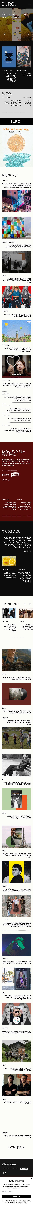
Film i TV (5, 180)
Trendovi (5, 621)
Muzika (4, 708)
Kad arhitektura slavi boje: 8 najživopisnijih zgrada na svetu (18, 246)
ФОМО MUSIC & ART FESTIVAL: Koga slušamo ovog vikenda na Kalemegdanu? (18, 349)
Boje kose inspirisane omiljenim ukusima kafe (27, 626)
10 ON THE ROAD (7, 70)
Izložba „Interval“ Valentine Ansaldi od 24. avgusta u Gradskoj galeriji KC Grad (12, 102)
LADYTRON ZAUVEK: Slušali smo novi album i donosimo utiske (17, 712)
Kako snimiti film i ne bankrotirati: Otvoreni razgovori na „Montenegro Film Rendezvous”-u (16, 185)
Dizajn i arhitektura (9, 242)
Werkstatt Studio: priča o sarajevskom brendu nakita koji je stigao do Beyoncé (17, 430)
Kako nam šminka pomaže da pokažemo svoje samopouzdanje (24, 574)
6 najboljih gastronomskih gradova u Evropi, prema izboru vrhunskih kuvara (16, 855)
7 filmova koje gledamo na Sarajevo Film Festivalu (25, 505)
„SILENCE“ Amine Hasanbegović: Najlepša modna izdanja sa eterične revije (17, 280)
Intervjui (5, 1133)
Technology (7, 569)
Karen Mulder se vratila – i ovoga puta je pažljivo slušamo (17, 315)
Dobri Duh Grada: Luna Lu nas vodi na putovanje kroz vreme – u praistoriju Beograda (16, 18)
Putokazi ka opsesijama (26, 74)
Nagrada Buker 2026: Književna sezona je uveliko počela (19, 817)
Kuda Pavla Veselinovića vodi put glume (17, 1137)
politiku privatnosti (22, 1202)
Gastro (4, 850)
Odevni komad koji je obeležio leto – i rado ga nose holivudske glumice (16, 1032)
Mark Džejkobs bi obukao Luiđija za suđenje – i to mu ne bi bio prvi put (17, 890)
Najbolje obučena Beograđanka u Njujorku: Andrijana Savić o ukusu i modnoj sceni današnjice (17, 924)
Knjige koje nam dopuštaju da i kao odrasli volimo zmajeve (17, 678)
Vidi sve (4, 480)
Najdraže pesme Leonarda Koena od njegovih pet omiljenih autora (17, 783)
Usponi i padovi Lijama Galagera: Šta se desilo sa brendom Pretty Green (16, 962)
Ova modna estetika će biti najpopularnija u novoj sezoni (19, 409)
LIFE (3, 992)
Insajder (5, 311)
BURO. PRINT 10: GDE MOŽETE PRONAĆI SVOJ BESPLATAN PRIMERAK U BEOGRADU (10, 78)
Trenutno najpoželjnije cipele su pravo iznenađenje (10, 626)
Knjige (4, 674)
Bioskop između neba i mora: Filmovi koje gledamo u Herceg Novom (18, 722)
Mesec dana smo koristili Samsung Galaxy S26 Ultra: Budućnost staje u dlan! (9, 576)
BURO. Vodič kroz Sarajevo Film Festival (9, 504)
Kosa (20, 621)
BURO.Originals (24, 569)
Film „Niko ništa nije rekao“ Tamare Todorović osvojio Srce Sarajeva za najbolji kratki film (17, 385)
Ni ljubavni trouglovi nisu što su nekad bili (17, 1103)
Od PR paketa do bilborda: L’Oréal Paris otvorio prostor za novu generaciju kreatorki (18, 997)
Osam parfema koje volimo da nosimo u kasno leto (19, 419)
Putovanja (5, 12)
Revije (4, 276)
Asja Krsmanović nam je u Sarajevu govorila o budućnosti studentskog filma (17, 398)
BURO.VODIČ (5, 499)
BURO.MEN (5, 959)
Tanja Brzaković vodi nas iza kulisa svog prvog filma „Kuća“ (17, 1069)
